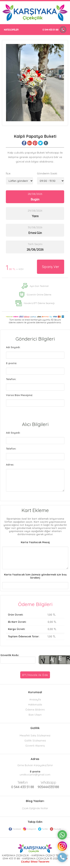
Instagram (31, 829)
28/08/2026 (35, 196)
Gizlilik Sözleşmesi (35, 740)
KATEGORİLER (11, 29)
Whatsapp (48, 782)
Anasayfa (35, 699)
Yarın (35, 216)
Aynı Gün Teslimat (39, 286)
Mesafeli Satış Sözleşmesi (35, 735)
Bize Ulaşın (35, 714)
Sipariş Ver (50, 266)
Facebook (16, 829)
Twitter (45, 829)
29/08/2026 (35, 213)
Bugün (35, 199)
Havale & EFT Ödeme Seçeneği (39, 303)
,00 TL (32, 614)
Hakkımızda (35, 704)
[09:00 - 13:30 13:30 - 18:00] (50, 180)
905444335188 (48, 784)
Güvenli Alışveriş (35, 745)
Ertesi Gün (35, 233)
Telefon (22, 782)
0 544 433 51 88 (50, 29)
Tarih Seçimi (35, 244)
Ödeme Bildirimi (35, 709)
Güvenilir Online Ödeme (39, 294)
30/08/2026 (35, 230)
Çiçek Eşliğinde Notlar (35, 808)
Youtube (57, 829)
